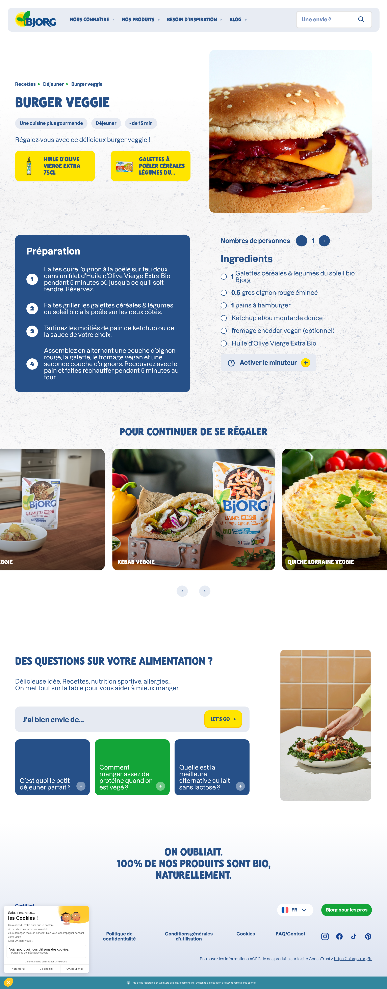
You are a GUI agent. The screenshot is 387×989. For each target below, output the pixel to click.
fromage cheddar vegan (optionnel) (283, 330)
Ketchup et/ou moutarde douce (278, 318)
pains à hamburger (261, 305)
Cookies (245, 933)
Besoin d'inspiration (192, 20)
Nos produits (138, 20)
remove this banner (244, 982)
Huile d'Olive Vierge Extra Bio (274, 343)
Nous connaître (89, 20)
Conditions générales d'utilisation (189, 936)
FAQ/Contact (290, 933)
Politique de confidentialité (119, 936)
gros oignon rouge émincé (275, 292)
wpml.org (164, 982)
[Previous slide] (182, 591)
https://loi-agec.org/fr (353, 959)
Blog (235, 20)
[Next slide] (204, 591)
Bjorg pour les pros (346, 909)
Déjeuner (53, 84)
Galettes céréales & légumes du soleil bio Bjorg (293, 276)
